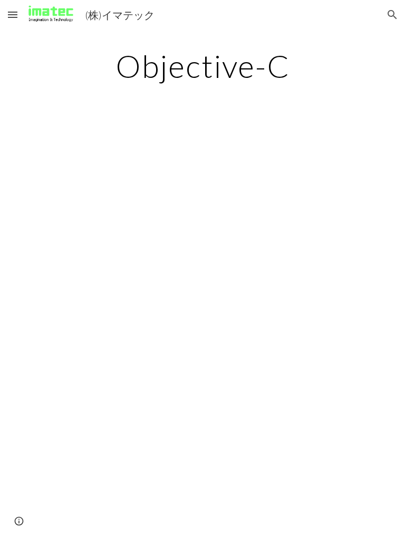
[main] (202, 65)
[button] (12, 14)
